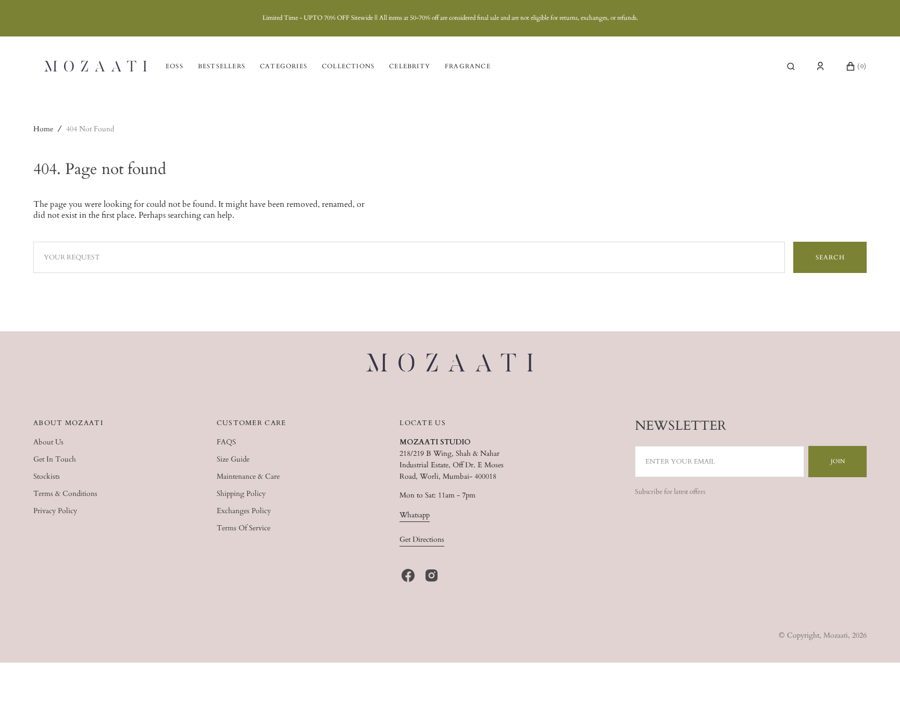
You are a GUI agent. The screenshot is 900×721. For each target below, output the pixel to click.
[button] (791, 66)
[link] (450, 364)
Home (43, 129)
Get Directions (421, 539)
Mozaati (835, 635)
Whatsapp (414, 515)
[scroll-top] (876, 697)
